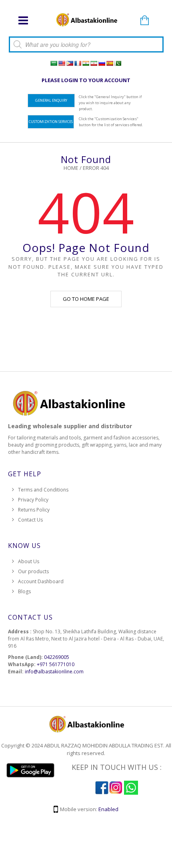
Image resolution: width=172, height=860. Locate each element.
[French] (77, 63)
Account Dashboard (41, 581)
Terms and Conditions (43, 489)
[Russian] (101, 63)
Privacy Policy (33, 499)
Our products (33, 571)
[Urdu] (117, 63)
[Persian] (93, 63)
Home (71, 167)
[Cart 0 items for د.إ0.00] (144, 20)
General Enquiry (51, 100)
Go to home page (86, 298)
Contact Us (30, 519)
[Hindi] (85, 63)
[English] (61, 63)
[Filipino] (69, 63)
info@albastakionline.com (54, 671)
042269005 (56, 657)
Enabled (108, 809)
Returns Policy (34, 509)
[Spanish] (109, 63)
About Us (28, 561)
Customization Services (51, 121)
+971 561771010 (55, 664)
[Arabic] (53, 63)
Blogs (24, 591)
